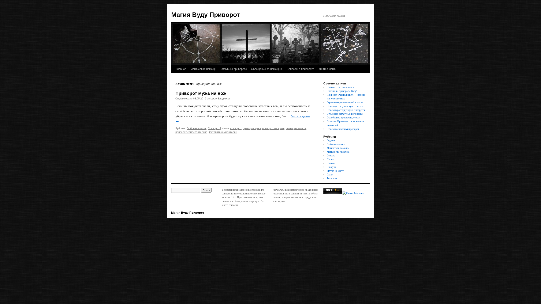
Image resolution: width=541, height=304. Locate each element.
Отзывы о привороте (234, 69)
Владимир (224, 98)
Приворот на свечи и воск (340, 87)
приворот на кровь (273, 128)
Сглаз (330, 174)
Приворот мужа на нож (200, 93)
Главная (181, 69)
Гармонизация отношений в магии (345, 102)
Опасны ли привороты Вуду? (342, 90)
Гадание (331, 140)
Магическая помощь (203, 69)
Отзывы (331, 155)
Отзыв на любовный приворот (343, 128)
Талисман (332, 178)
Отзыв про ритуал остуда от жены (345, 106)
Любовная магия (196, 128)
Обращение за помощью (267, 69)
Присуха (331, 166)
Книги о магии (327, 69)
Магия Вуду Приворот (205, 14)
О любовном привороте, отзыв (343, 117)
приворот (236, 128)
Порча (330, 159)
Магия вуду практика (338, 151)
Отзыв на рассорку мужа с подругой (346, 109)
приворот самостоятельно (191, 132)
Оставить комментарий (223, 132)
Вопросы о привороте (300, 69)
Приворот (214, 128)
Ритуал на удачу (335, 170)
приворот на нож (296, 128)
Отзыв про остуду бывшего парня (345, 113)
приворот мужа (252, 128)
